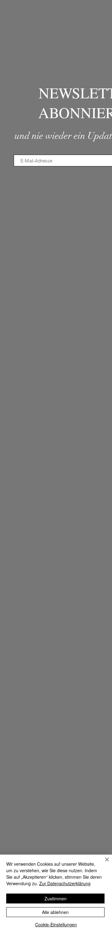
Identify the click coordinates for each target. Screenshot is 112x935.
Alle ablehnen (55, 912)
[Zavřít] (103, 863)
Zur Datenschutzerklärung (65, 883)
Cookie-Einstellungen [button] (56, 924)
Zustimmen (55, 898)
